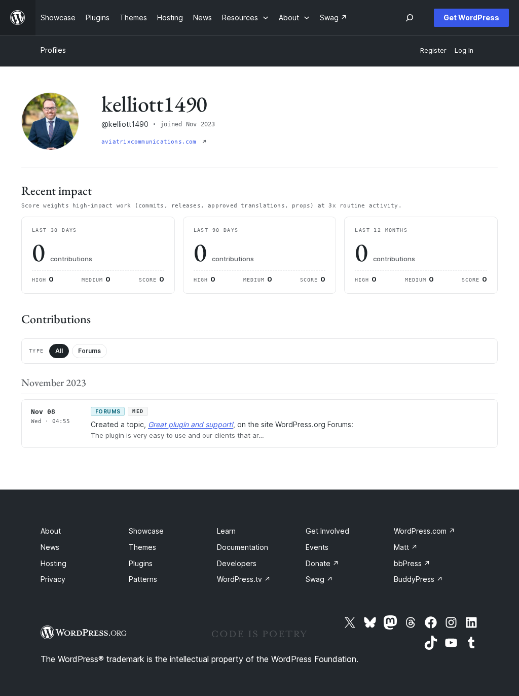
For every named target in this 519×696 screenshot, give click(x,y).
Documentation (242, 547)
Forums (89, 351)
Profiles (53, 50)
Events (317, 547)
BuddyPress (418, 579)
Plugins (141, 563)
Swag (319, 579)
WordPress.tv (244, 579)
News (50, 547)
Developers (236, 563)
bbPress (412, 563)
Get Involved (327, 531)
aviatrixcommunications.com (150, 141)
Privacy (53, 579)
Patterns (143, 579)
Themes (142, 547)
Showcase (146, 531)
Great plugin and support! (190, 424)
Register (433, 50)
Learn (226, 531)
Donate (322, 563)
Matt (406, 547)
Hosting (53, 563)
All (59, 351)
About (51, 531)
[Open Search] (409, 18)
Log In (464, 50)
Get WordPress (471, 17)
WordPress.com (424, 531)
